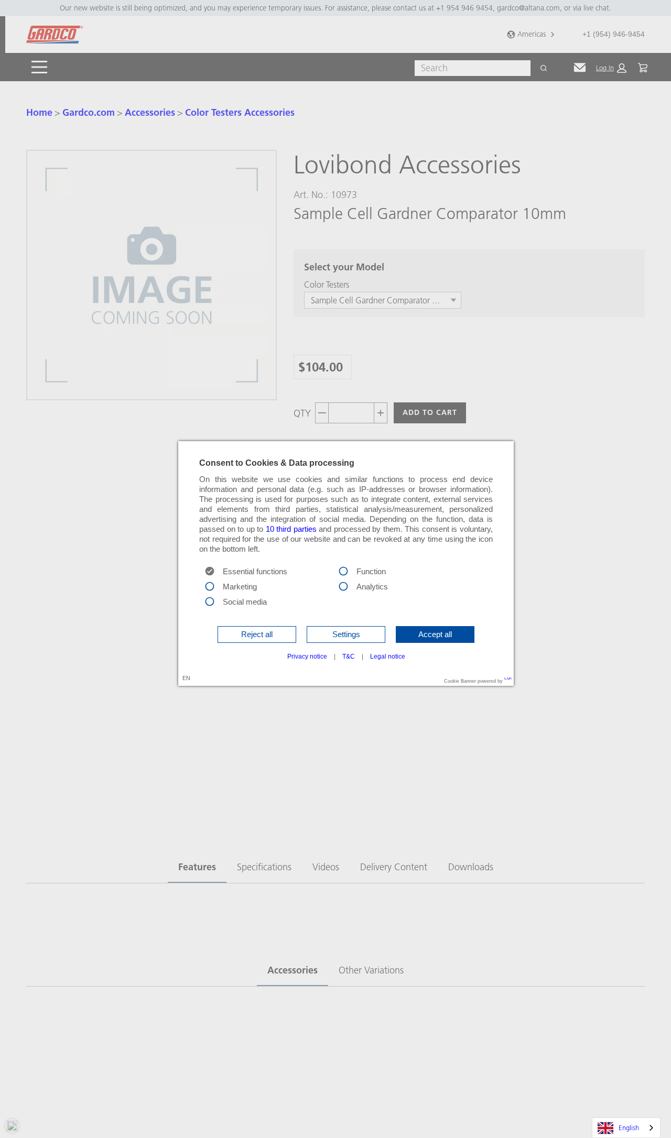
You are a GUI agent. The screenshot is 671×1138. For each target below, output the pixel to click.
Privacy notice (307, 656)
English (629, 1127)
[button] (257, 634)
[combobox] (626, 1128)
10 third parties (291, 529)
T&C (348, 656)
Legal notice (387, 656)
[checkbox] (343, 570)
